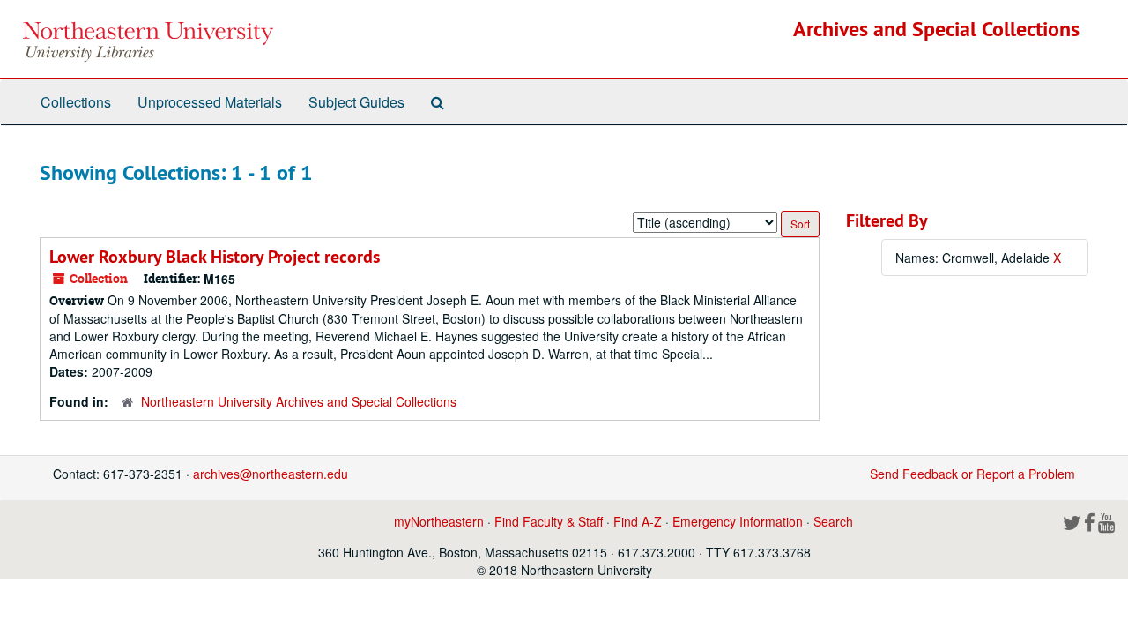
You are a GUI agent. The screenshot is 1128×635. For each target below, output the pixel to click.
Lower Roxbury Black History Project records (214, 256)
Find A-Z (637, 521)
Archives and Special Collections (936, 28)
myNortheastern (439, 521)
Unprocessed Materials (209, 102)
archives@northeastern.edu (270, 473)
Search (833, 521)
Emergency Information (737, 521)
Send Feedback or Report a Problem (972, 473)
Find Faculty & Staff (548, 521)
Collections (76, 102)
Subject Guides (356, 102)
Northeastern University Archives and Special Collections (298, 401)
